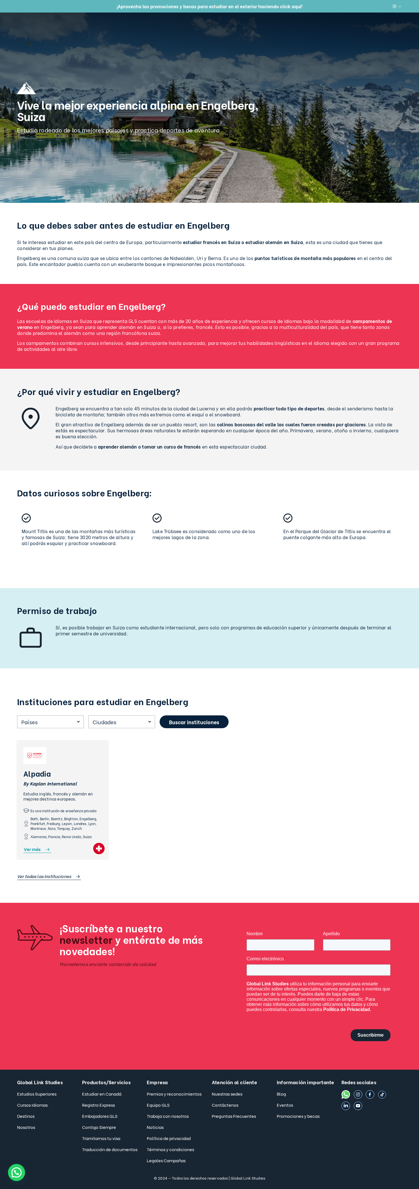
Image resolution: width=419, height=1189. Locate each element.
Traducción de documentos (109, 1149)
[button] (16, 1172)
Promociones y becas (298, 1116)
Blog (281, 1093)
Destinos (25, 1116)
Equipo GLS (158, 1105)
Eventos (285, 1105)
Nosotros (26, 1127)
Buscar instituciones (194, 722)
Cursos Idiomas (32, 1105)
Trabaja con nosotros (168, 1116)
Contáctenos (225, 1105)
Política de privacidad (169, 1138)
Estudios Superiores (36, 1093)
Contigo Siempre (99, 1127)
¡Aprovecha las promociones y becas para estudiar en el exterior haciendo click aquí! (209, 6)
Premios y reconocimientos (174, 1093)
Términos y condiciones (170, 1149)
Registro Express (98, 1105)
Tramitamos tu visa (101, 1138)
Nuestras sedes (227, 1093)
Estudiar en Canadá (101, 1093)
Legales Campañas (166, 1160)
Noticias (155, 1127)
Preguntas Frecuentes (234, 1116)
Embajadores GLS (99, 1116)
